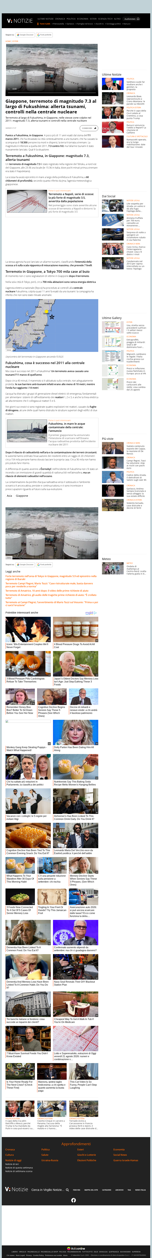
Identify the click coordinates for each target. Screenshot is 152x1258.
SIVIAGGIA (103, 1252)
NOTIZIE (23, 20)
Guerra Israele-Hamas (125, 1160)
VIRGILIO (22, 1252)
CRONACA (60, 19)
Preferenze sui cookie (53, 1255)
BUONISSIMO (125, 1252)
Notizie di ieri (12, 1164)
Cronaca (10, 1149)
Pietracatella (58, 24)
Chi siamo (11, 1255)
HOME (8, 41)
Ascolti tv (100, 24)
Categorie (106, 1190)
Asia (9, 495)
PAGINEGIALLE (33, 1252)
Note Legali (20, 1255)
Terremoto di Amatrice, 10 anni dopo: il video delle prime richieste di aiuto (46, 590)
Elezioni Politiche (86, 1160)
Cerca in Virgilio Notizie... (47, 1189)
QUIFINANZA (114, 1252)
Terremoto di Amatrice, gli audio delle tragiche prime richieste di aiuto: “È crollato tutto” (50, 596)
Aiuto (65, 1255)
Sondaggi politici (113, 24)
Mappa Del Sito (91, 1190)
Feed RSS (76, 1190)
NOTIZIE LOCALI (133, 201)
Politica (45, 1149)
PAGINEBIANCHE (74, 1252)
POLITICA (71, 19)
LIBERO (15, 1252)
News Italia (140, 1190)
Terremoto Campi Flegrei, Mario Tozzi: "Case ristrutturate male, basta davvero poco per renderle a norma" (49, 585)
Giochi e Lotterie (86, 1155)
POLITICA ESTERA (12, 1118)
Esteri (80, 1149)
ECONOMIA (82, 19)
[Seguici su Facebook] (73, 1201)
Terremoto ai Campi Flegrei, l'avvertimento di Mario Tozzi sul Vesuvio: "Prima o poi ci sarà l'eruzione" (51, 604)
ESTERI (93, 19)
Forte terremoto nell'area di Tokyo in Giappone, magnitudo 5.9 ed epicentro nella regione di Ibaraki (50, 578)
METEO (130, 563)
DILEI (96, 1252)
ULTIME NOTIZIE (46, 19)
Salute (44, 1155)
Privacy (29, 1255)
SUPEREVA (136, 1252)
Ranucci (127, 24)
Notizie (20, 1189)
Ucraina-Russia (49, 1160)
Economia (119, 1149)
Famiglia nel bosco (85, 24)
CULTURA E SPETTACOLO (137, 136)
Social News (120, 1155)
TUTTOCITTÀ (87, 1252)
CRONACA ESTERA (45, 1118)
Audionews (130, 18)
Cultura (9, 1155)
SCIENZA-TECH (105, 19)
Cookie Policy (38, 1255)
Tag (129, 1190)
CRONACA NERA (133, 244)
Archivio (119, 1190)
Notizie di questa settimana (19, 1167)
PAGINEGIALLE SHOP (49, 1252)
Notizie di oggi (13, 1160)
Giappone (22, 495)
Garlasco (70, 24)
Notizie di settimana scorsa (18, 1171)
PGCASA (62, 1252)
